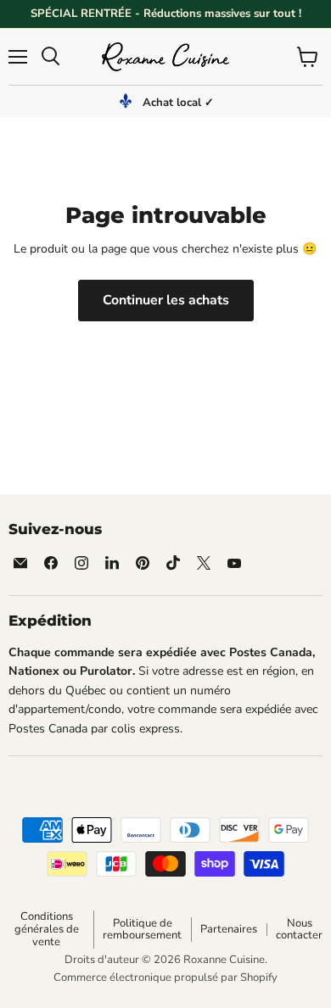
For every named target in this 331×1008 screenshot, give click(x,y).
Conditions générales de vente (46, 929)
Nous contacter (299, 930)
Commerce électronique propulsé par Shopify (165, 977)
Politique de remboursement (142, 930)
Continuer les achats (166, 300)
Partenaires (228, 929)
